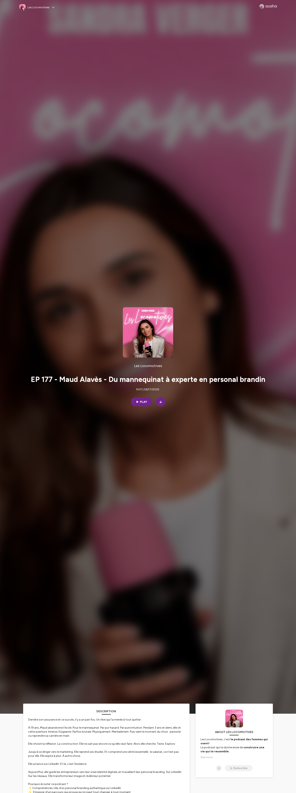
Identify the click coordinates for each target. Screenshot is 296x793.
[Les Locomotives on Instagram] (219, 768)
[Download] (160, 401)
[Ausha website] (268, 6)
